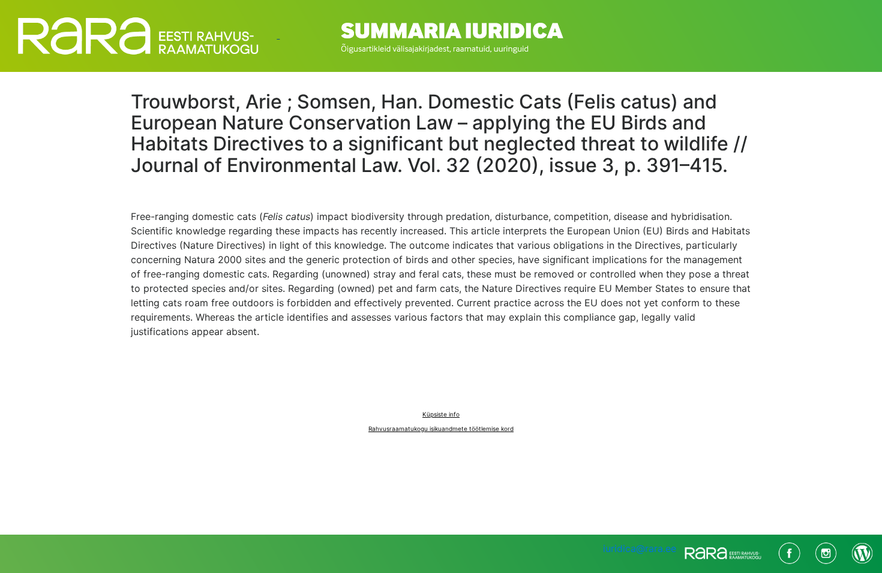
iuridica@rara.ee (639, 548)
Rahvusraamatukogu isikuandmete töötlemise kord (441, 428)
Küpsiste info (441, 414)
